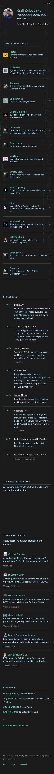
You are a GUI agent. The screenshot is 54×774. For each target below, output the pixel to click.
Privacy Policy (9, 764)
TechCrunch (19, 431)
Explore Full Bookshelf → (15, 725)
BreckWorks (20, 370)
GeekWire (18, 362)
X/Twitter (31, 24)
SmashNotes (20, 395)
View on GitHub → (11, 586)
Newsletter (43, 24)
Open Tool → (9, 566)
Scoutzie (18, 410)
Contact (23, 764)
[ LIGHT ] (47, 3)
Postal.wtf (19, 305)
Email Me (21, 24)
